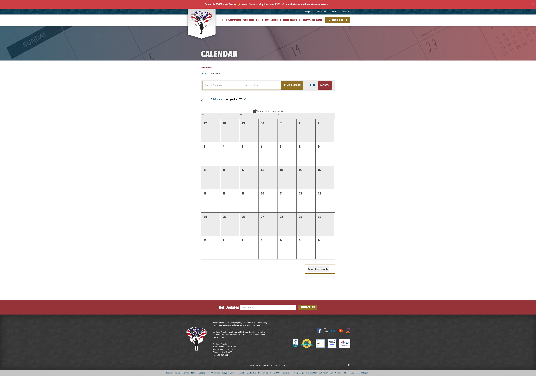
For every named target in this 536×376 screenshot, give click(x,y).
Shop (334, 11)
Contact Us (321, 11)
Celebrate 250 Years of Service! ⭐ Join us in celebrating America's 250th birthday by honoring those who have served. (267, 4)
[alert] (268, 111)
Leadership (251, 373)
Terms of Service (182, 373)
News (265, 20)
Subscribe (308, 307)
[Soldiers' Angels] (201, 22)
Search (345, 11)
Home (194, 373)
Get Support (231, 20)
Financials (240, 373)
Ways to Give (312, 20)
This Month (216, 99)
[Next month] (205, 99)
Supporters (263, 373)
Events (204, 73)
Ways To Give (228, 373)
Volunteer (251, 20)
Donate (338, 20)
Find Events (292, 85)
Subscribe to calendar (318, 269)
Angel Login (299, 373)
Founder (285, 373)
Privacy (169, 373)
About (276, 20)
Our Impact (292, 20)
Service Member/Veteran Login (319, 373)
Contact (338, 373)
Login (308, 11)
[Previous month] (202, 99)
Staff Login (363, 373)
